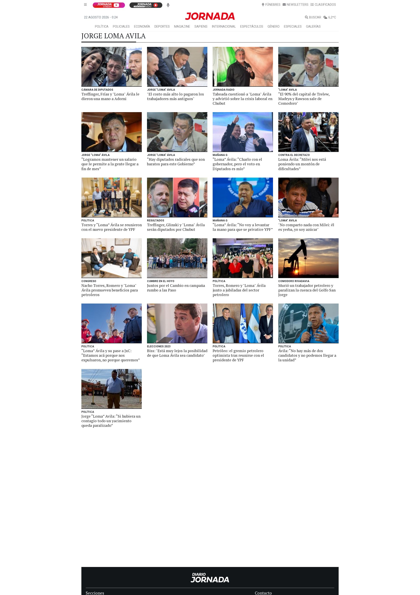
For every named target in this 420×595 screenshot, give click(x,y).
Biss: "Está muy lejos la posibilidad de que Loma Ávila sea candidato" (177, 353)
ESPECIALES (293, 26)
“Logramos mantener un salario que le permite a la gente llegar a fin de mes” (109, 164)
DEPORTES (162, 26)
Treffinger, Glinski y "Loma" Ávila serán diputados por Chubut (176, 227)
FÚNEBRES (272, 5)
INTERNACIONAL (224, 26)
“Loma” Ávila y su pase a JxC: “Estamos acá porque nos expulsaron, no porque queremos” (110, 355)
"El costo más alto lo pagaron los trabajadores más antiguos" (175, 96)
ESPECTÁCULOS (251, 26)
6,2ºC (332, 17)
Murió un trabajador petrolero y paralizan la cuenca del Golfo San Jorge (307, 290)
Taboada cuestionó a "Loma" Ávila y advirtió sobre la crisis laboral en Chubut (242, 99)
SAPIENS (200, 26)
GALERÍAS (313, 26)
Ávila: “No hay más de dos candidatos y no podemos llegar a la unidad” (307, 355)
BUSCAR (315, 17)
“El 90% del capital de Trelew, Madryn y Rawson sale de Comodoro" (303, 99)
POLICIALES (121, 26)
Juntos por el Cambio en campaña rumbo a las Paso (176, 288)
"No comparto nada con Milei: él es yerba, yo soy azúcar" (306, 227)
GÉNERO (274, 26)
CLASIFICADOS (325, 5)
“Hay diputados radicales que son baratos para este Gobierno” (176, 161)
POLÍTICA (101, 26)
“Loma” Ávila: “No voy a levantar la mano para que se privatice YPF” (243, 227)
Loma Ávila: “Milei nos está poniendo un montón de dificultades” (302, 164)
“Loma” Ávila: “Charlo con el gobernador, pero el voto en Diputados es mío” (237, 164)
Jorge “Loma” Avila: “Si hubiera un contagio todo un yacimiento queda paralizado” (110, 421)
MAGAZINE (182, 26)
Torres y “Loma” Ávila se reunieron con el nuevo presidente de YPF (111, 227)
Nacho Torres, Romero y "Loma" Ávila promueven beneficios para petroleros (109, 290)
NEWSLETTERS (297, 5)
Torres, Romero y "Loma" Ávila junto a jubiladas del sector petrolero (239, 290)
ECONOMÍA (142, 26)
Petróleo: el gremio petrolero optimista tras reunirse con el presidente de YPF (238, 355)
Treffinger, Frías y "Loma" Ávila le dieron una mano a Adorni (110, 96)
